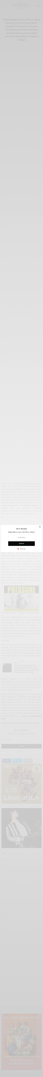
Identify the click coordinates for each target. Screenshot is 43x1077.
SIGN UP (21, 543)
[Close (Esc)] (40, 528)
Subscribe (22, 548)
